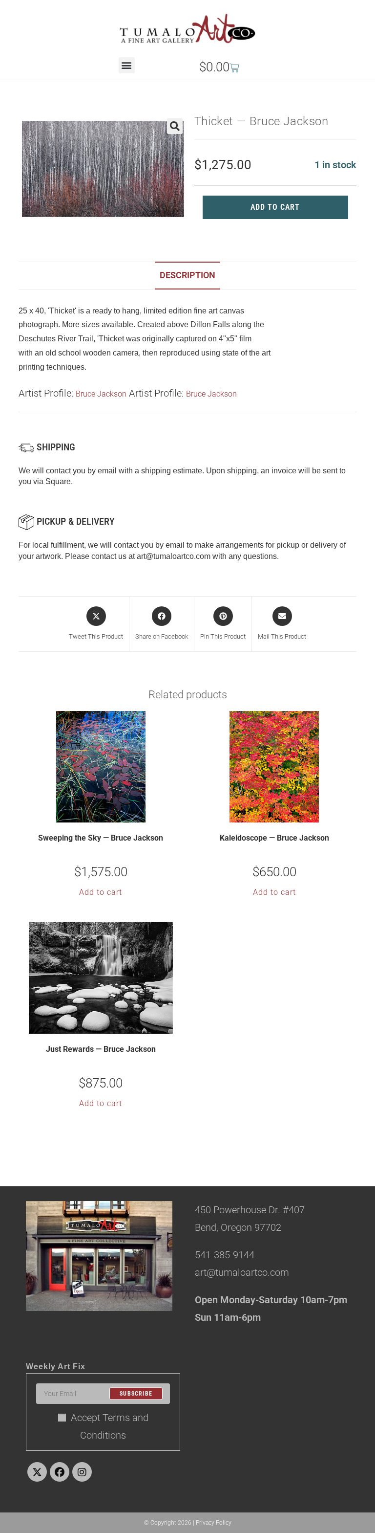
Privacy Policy (213, 1522)
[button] (127, 65)
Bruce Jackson (101, 394)
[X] (37, 1472)
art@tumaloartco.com (173, 556)
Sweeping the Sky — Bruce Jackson (100, 838)
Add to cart (275, 207)
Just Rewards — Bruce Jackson (101, 1049)
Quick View (107, 814)
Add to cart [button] (100, 892)
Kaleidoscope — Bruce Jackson (274, 838)
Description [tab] (187, 275)
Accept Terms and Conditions (109, 1426)
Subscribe (136, 1393)
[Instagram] (82, 1472)
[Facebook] (59, 1472)
